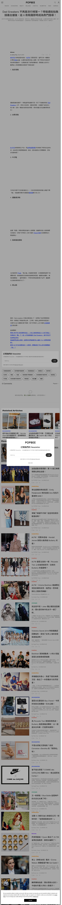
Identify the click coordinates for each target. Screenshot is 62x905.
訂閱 (49, 455)
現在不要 (30, 463)
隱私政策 (38, 459)
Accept (30, 900)
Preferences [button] (35, 896)
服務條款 (33, 459)
